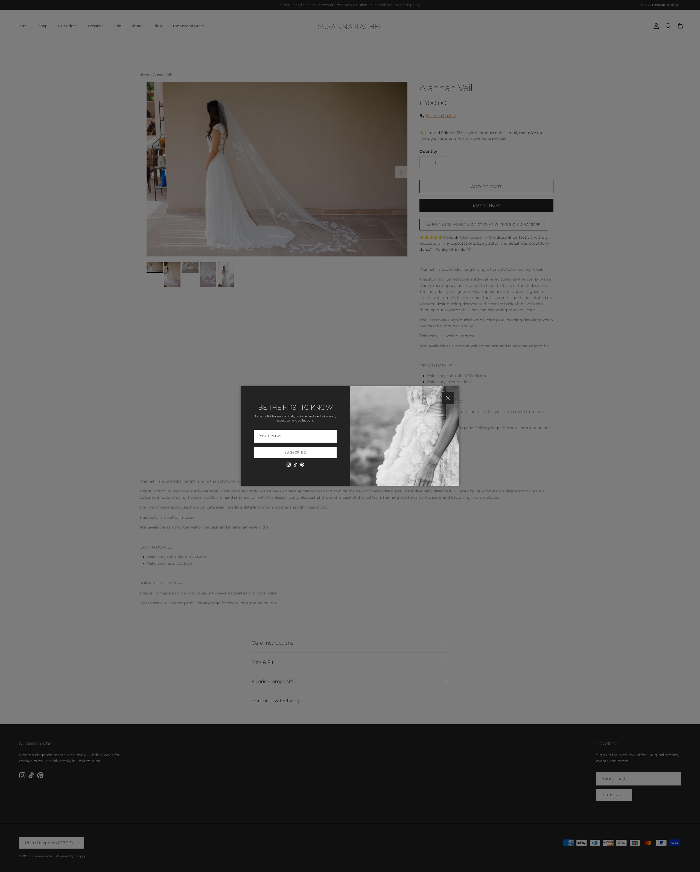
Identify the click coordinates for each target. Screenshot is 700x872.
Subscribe (295, 452)
